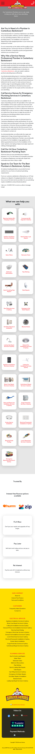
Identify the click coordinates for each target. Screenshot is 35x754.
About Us (17, 595)
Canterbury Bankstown (7, 71)
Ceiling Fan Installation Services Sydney (17, 625)
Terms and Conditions (17, 600)
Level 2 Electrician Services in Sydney (17, 637)
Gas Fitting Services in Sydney (17, 672)
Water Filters (17, 658)
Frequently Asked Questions (17, 608)
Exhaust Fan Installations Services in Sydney (17, 634)
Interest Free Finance (17, 598)
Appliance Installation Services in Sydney (17, 621)
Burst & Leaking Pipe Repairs (17, 667)
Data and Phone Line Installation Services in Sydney (17, 628)
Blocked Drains (17, 678)
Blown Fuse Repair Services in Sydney (17, 623)
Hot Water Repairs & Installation (17, 676)
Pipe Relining (17, 665)
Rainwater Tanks (17, 660)
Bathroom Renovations (17, 663)
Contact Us (17, 611)
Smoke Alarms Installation (17, 641)
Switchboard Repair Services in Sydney (17, 646)
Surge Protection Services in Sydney (17, 643)
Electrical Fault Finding (17, 630)
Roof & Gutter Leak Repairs (17, 656)
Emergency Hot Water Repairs (17, 674)
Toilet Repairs (17, 669)
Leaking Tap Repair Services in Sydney (17, 681)
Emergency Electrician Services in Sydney (17, 632)
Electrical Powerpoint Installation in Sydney (17, 639)
